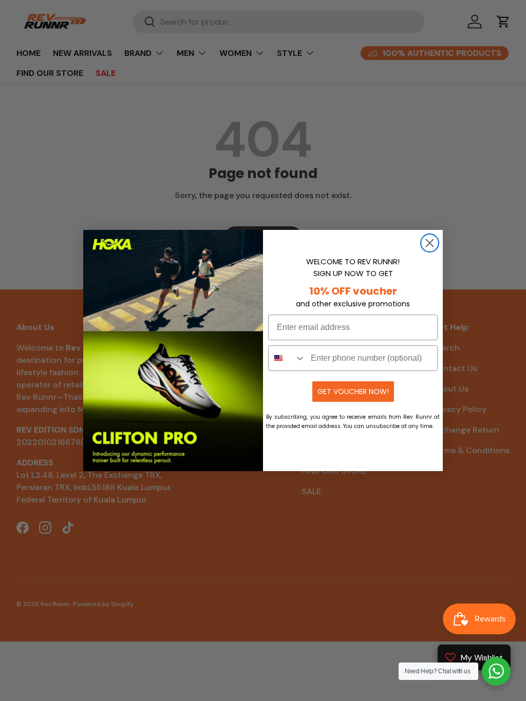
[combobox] (287, 358)
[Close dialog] (430, 243)
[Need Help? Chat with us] (496, 671)
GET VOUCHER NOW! (353, 391)
